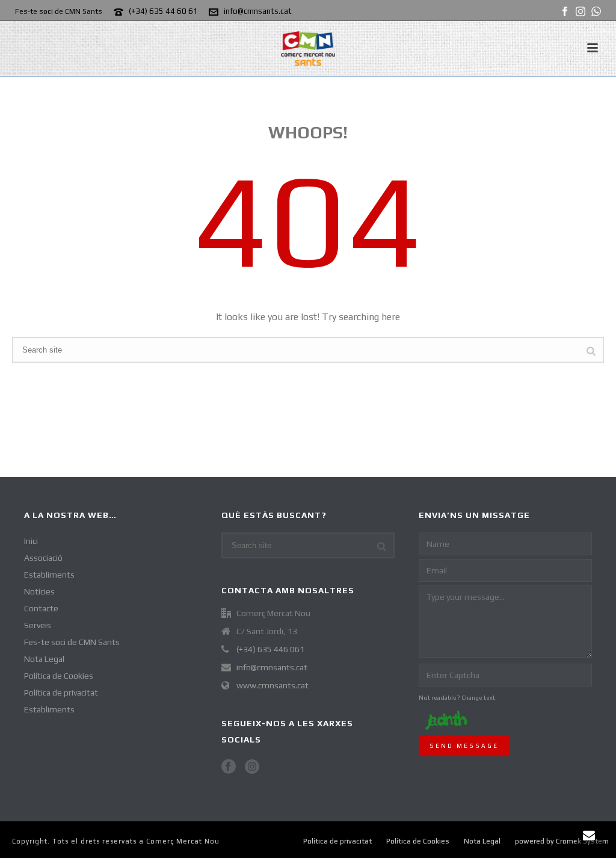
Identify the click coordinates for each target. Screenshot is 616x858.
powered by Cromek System (562, 841)
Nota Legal (44, 659)
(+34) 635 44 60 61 (163, 11)
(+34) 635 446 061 (270, 649)
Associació (43, 558)
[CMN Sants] (308, 48)
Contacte (41, 608)
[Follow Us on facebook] (228, 767)
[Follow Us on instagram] (252, 767)
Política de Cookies (58, 676)
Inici (31, 541)
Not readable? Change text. (458, 697)
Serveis (37, 625)
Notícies (39, 591)
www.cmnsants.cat (272, 685)
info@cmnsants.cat (258, 11)
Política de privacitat (61, 692)
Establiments (49, 574)
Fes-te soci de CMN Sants (72, 642)
